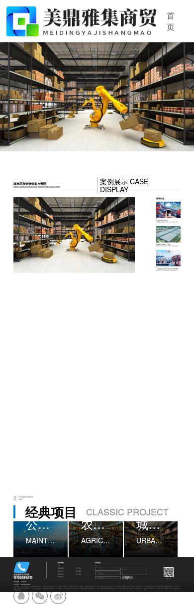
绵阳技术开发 (62, 587)
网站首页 (61, 568)
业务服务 (79, 571)
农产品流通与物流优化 (25, 497)
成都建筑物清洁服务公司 (87, 589)
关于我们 (79, 568)
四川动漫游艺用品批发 (70, 589)
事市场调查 (131, 587)
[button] (30, 96)
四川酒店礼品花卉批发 (126, 589)
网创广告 (160, 589)
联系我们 (61, 577)
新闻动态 (61, 574)
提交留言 (127, 578)
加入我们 (79, 574)
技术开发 (59, 589)
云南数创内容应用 (49, 589)
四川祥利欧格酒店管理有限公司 (107, 589)
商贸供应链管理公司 (24, 589)
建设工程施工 (105, 587)
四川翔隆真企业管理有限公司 (31, 587)
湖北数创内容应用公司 (92, 587)
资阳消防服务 (36, 589)
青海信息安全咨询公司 (49, 587)
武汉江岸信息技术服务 (118, 587)
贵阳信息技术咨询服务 (76, 587)
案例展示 (61, 571)
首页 (171, 21)
